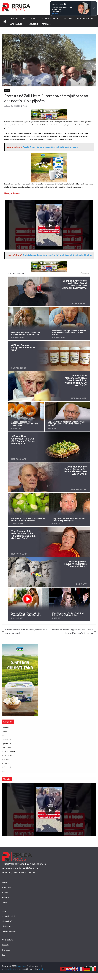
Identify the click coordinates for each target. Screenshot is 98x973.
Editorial (14, 18)
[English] (75, 969)
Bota (33, 18)
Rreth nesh (6, 887)
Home (4, 882)
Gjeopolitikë (6, 739)
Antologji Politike (85, 18)
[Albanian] (63, 969)
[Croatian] (69, 969)
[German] (87, 969)
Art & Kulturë (16, 24)
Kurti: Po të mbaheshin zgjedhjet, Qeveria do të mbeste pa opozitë (26, 631)
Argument (33, 24)
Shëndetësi (6, 767)
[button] (36, 18)
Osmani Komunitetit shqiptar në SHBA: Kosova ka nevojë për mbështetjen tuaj (72, 631)
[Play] (50, 225)
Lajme (24, 18)
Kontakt (5, 892)
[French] (81, 969)
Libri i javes (68, 18)
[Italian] (93, 969)
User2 (25, 106)
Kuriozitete (6, 763)
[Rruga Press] (5, 21)
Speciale (5, 759)
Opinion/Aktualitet (50, 18)
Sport (4, 771)
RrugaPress (8, 863)
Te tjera (45, 24)
